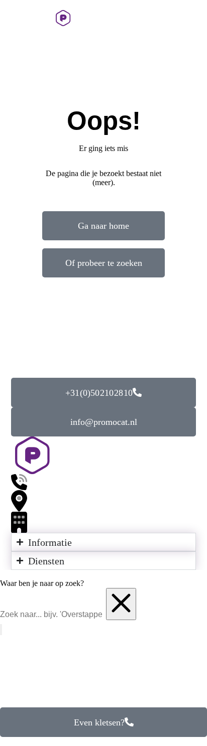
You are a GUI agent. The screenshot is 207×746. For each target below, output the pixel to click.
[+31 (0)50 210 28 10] (173, 18)
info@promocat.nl (103, 422)
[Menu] (12, 18)
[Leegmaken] (121, 604)
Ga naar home (103, 226)
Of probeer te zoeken (103, 263)
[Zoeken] (195, 18)
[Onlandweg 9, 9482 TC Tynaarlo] (103, 501)
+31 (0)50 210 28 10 (99, 393)
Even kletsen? (99, 722)
